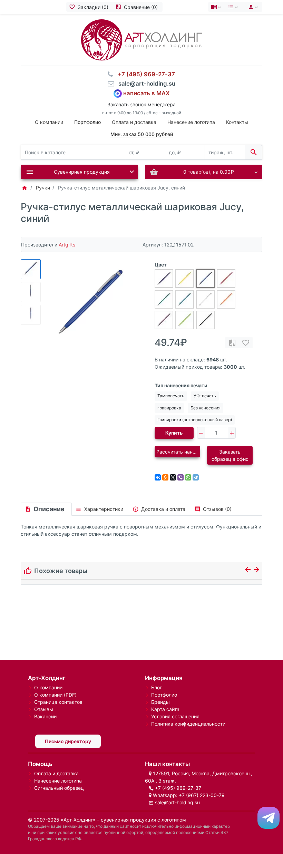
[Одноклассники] (165, 477)
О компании (49, 122)
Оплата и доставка (134, 122)
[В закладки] (246, 342)
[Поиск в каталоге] (253, 152)
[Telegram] (196, 477)
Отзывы (43, 709)
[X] (173, 477)
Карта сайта (165, 709)
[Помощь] (216, 7)
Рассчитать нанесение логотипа (178, 452)
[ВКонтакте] (158, 477)
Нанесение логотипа (191, 122)
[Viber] (180, 477)
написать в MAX (146, 92)
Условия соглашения (175, 716)
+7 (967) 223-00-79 (202, 795)
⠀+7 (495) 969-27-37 (144, 74)
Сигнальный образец (59, 788)
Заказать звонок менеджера (141, 104)
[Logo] (141, 39)
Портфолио (164, 695)
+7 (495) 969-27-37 (178, 788)
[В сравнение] (232, 342)
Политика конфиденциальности (188, 724)
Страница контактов (58, 702)
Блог (156, 687)
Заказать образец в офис (230, 455)
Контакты (237, 122)
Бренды (160, 702)
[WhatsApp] (188, 477)
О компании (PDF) (55, 695)
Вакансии (45, 716)
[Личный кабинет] (252, 7)
